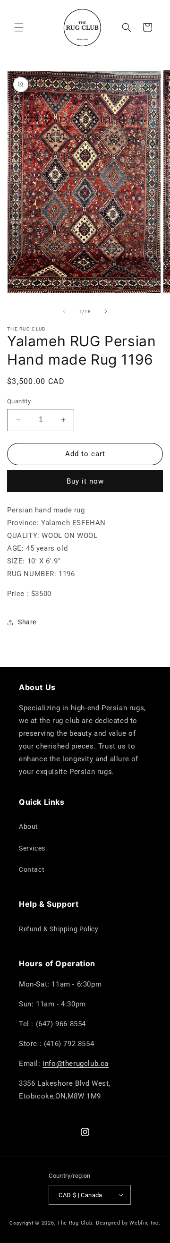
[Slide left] (64, 311)
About (28, 826)
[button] (18, 27)
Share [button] (27, 622)
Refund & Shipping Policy (58, 929)
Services (32, 848)
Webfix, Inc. (144, 1223)
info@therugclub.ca (75, 1063)
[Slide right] (105, 311)
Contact (31, 869)
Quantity (19, 401)
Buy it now (85, 481)
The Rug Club (74, 1223)
